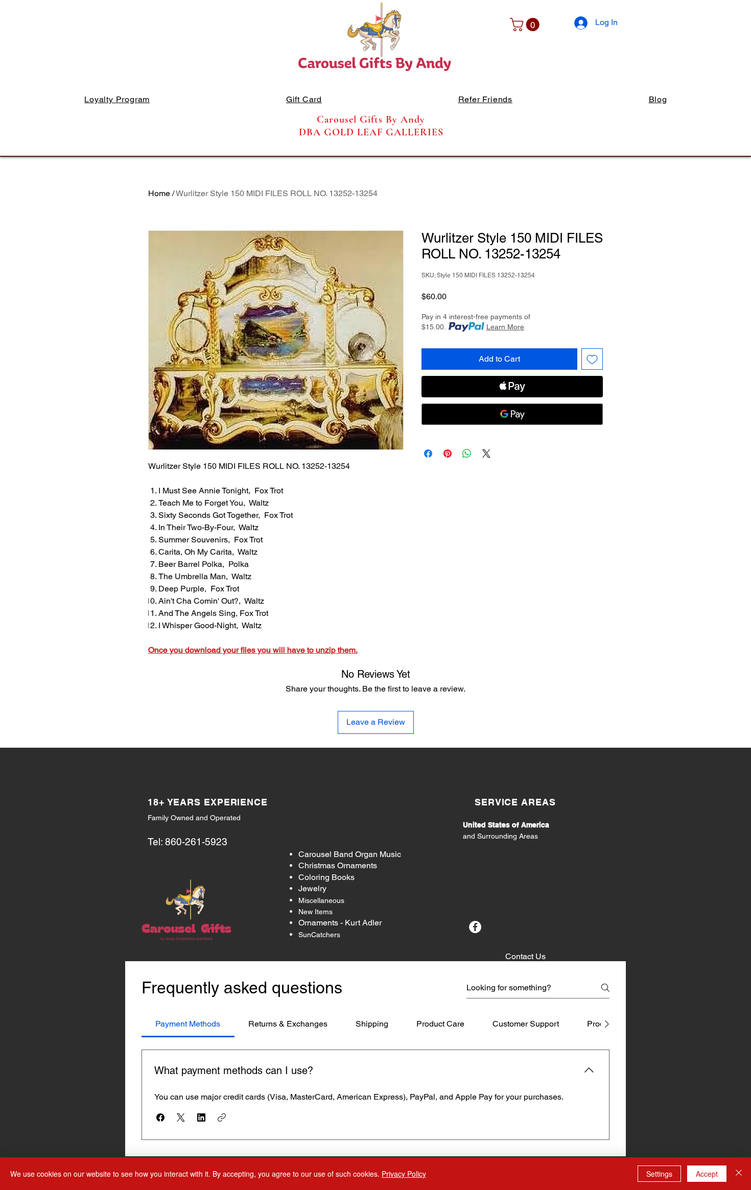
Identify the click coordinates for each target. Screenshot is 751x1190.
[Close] (739, 1173)
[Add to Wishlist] (592, 359)
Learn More (505, 327)
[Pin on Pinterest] (447, 453)
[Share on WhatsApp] (467, 453)
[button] (526, 24)
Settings (659, 1174)
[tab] (188, 1024)
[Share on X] (486, 453)
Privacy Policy (404, 1174)
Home (159, 193)
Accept (707, 1174)
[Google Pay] (512, 414)
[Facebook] (475, 927)
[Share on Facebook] (428, 453)
